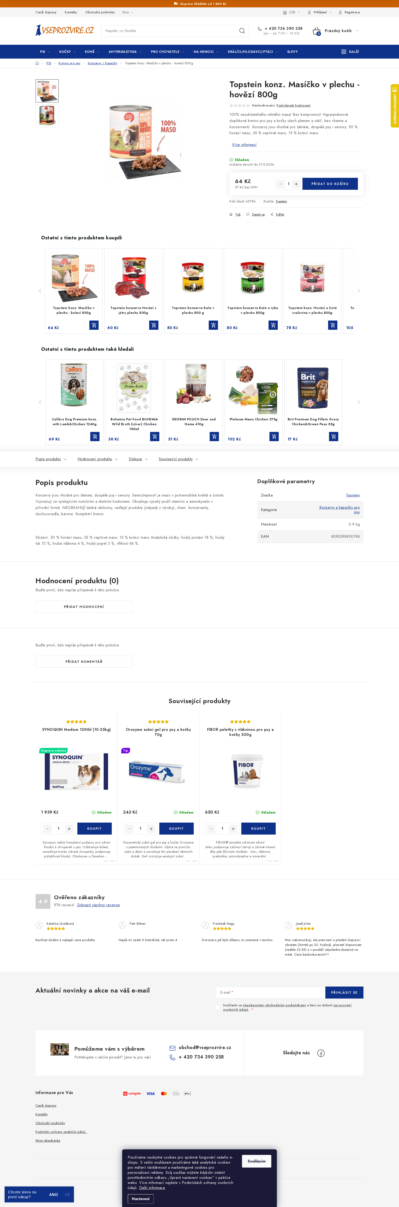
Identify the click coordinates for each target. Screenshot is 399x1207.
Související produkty (176, 459)
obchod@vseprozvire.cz (205, 1047)
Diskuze (135, 459)
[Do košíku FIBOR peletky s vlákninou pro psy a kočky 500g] (258, 829)
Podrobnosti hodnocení (294, 105)
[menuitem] (45, 52)
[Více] (350, 52)
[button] (40, 291)
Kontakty (71, 12)
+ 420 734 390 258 (283, 28)
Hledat (242, 31)
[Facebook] (321, 1053)
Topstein (281, 201)
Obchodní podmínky (100, 12)
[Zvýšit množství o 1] (296, 184)
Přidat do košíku (330, 183)
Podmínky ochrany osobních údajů (62, 1132)
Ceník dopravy (46, 12)
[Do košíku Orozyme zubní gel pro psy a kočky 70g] (176, 829)
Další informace (152, 1187)
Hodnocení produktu (95, 459)
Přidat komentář (84, 661)
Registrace (352, 12)
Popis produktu (48, 459)
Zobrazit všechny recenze (98, 905)
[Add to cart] (94, 325)
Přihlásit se (344, 992)
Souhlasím (257, 1161)
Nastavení (141, 1198)
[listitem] (74, 291)
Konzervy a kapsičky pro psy (339, 510)
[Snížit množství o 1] (281, 184)
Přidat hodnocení (84, 606)
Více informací (244, 144)
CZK (292, 12)
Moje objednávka (48, 1140)
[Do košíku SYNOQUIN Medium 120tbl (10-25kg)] (94, 829)
